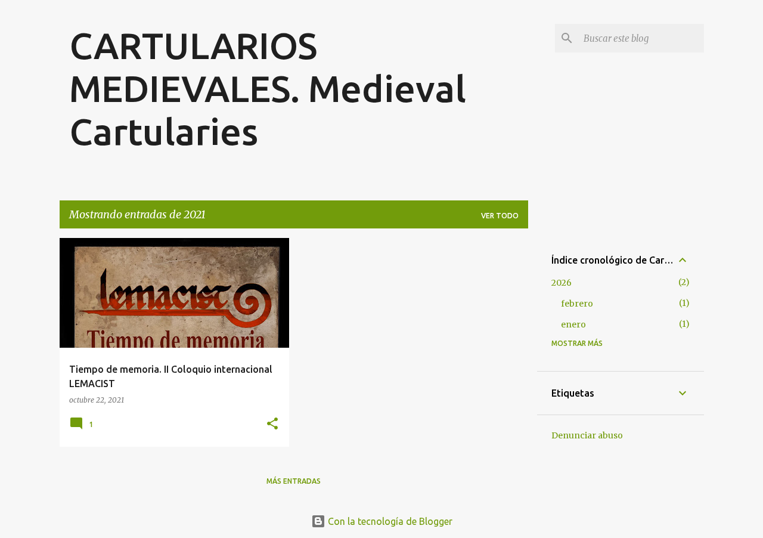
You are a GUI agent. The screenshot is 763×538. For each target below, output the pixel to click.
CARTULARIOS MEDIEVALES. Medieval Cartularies (267, 88)
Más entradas (293, 481)
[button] (272, 424)
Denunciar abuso (587, 435)
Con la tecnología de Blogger (388, 521)
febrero (577, 303)
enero (573, 324)
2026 (561, 282)
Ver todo (500, 215)
